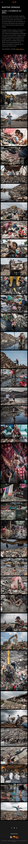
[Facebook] (12, 828)
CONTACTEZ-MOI (14, 833)
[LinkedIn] (14, 828)
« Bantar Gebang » (20, 49)
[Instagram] (17, 828)
